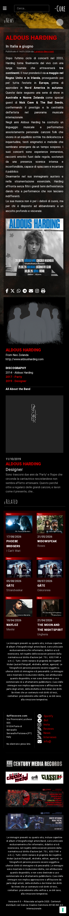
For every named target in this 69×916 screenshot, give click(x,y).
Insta (46, 724)
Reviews (48, 728)
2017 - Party (14, 377)
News (46, 733)
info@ (47, 741)
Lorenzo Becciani (44, 51)
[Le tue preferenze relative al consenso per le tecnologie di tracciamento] (62, 909)
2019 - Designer (16, 381)
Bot (46, 720)
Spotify (48, 716)
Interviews (49, 737)
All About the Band (18, 389)
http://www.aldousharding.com (25, 359)
